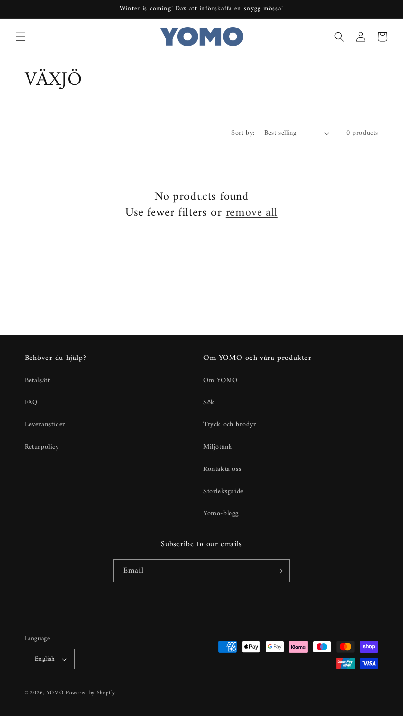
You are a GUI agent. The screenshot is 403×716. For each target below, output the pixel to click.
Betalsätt (37, 380)
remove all (252, 212)
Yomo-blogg (221, 513)
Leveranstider (45, 424)
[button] (20, 37)
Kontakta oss (222, 469)
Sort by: (242, 133)
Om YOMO (220, 380)
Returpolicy (42, 447)
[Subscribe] (278, 570)
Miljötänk (217, 447)
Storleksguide (223, 491)
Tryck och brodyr (229, 424)
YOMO (55, 693)
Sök (209, 402)
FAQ (31, 402)
